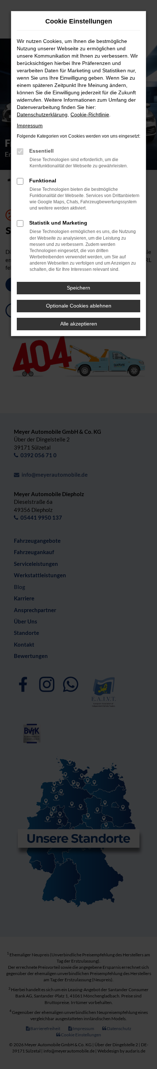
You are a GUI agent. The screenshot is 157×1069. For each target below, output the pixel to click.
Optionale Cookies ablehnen (78, 306)
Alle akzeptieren (78, 324)
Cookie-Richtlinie (89, 114)
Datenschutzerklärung (42, 114)
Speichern (78, 288)
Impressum (30, 125)
